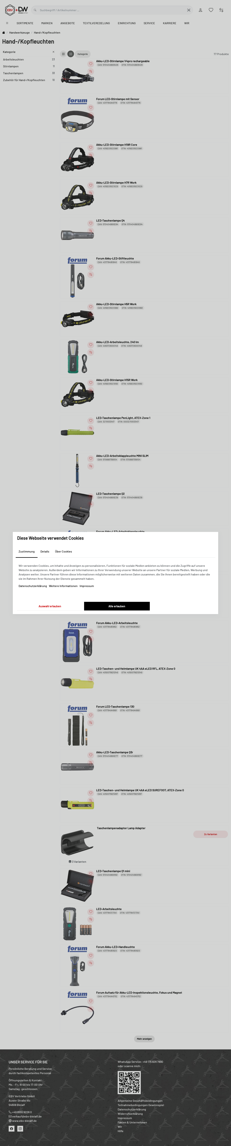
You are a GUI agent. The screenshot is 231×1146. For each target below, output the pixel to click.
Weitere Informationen (63, 586)
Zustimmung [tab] (27, 551)
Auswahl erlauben (50, 606)
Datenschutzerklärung (33, 586)
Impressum (87, 586)
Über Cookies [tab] (63, 551)
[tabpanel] (115, 576)
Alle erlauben (116, 606)
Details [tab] (44, 551)
